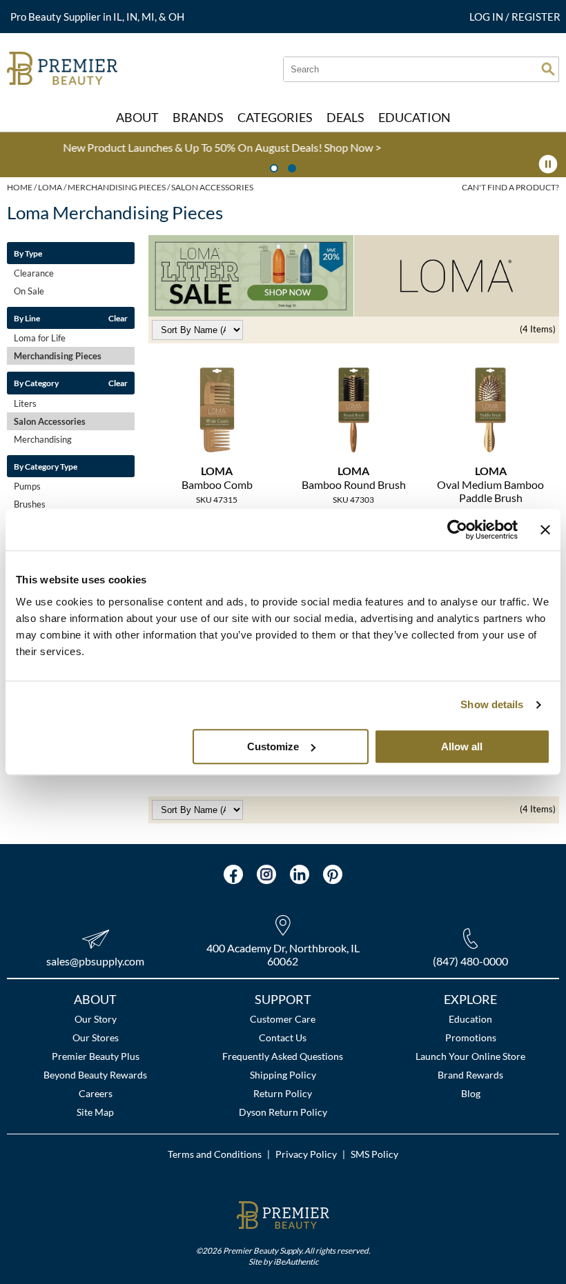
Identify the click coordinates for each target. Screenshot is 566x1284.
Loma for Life (40, 337)
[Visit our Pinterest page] (332, 874)
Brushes (30, 504)
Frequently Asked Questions (282, 1056)
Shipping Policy (283, 1075)
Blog (470, 1093)
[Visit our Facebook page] (233, 874)
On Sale (29, 291)
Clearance (34, 273)
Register (535, 16)
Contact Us (282, 1037)
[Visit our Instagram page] (266, 874)
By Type (28, 253)
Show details (491, 704)
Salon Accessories (50, 421)
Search (548, 69)
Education (470, 1019)
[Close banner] (545, 529)
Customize (273, 746)
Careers (96, 1093)
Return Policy (282, 1093)
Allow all (461, 746)
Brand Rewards (470, 1075)
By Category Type (45, 466)
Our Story (96, 1019)
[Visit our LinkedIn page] (299, 874)
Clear (118, 318)
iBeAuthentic (295, 1261)
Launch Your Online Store (470, 1056)
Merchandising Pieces (57, 355)
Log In (487, 16)
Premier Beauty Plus (95, 1056)
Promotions (470, 1037)
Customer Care (282, 1019)
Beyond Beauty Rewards (95, 1075)
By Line (27, 318)
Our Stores (95, 1037)
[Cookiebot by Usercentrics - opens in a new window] (457, 529)
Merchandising (43, 439)
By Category (36, 383)
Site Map (95, 1112)
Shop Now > (193, 147)
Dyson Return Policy (283, 1112)
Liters (25, 403)
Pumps (27, 486)
